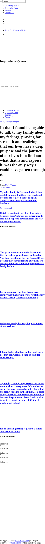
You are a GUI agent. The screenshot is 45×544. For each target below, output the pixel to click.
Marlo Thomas (11, 185)
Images (8, 10)
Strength (15, 121)
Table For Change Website (15, 30)
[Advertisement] (19, 501)
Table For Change (22, 540)
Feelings (9, 121)
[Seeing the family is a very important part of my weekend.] (16, 318)
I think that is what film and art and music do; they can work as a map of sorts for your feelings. (22, 355)
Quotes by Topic (11, 8)
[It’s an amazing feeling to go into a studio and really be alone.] (16, 424)
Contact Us (9, 12)
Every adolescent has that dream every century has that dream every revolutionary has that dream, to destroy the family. (22, 295)
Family (3, 121)
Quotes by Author (12, 6)
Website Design (15, 543)
